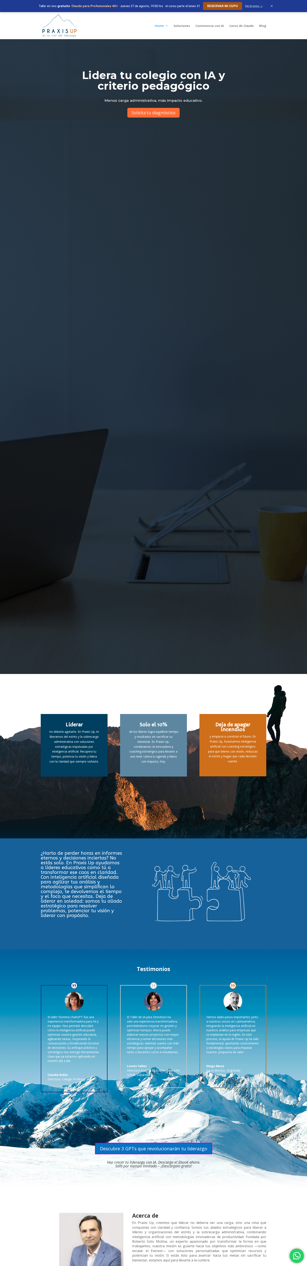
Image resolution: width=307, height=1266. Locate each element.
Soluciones (182, 26)
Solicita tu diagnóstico (153, 112)
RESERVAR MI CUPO (222, 6)
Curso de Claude (241, 26)
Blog (262, 26)
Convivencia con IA (209, 26)
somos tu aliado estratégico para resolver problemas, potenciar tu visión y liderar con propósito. (81, 908)
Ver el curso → (254, 6)
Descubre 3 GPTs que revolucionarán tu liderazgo (153, 1148)
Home (159, 26)
